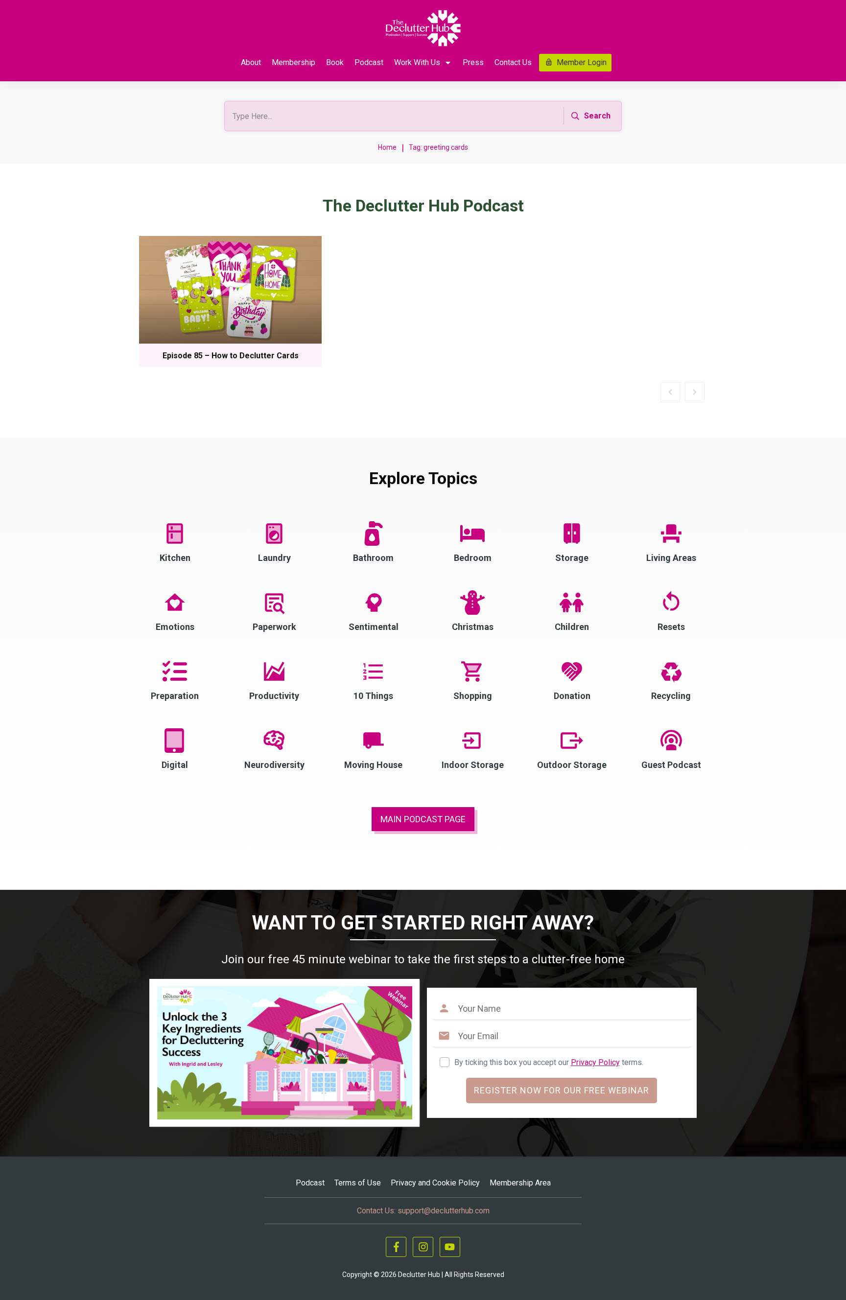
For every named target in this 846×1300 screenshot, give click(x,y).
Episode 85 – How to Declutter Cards (231, 355)
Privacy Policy (595, 1062)
